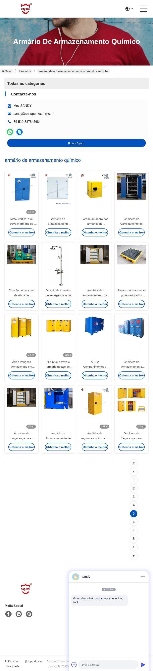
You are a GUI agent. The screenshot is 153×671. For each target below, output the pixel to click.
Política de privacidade (12, 664)
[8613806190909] (18, 614)
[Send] (143, 664)
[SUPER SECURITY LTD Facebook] (8, 614)
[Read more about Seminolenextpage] (133, 463)
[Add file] (74, 664)
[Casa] (27, 594)
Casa (8, 71)
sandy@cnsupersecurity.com (34, 113)
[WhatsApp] (10, 132)
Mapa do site (34, 661)
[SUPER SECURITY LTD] (27, 9)
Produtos (25, 71)
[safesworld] (19, 132)
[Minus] (143, 576)
